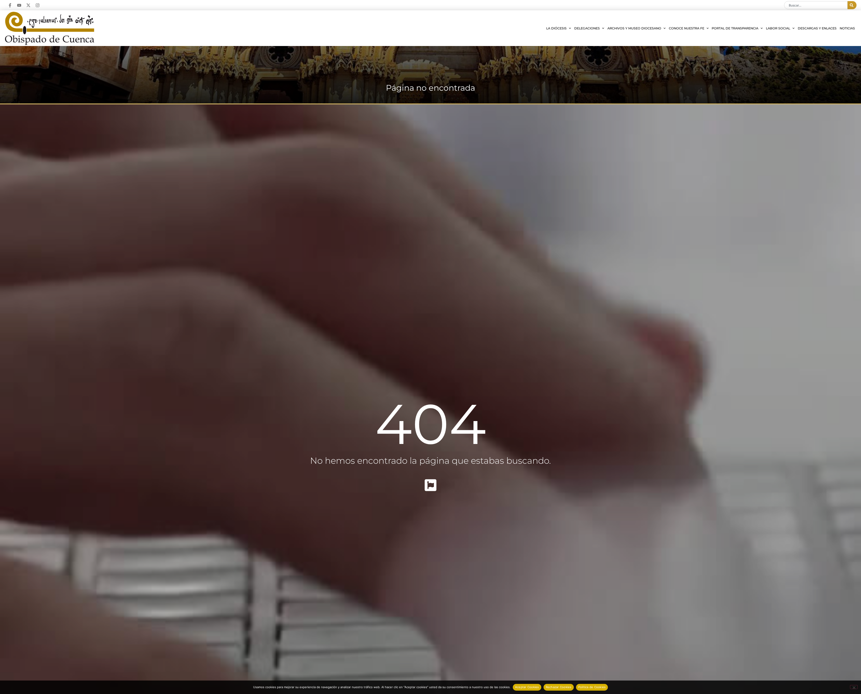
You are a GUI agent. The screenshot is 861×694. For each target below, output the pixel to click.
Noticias (847, 28)
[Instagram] (37, 5)
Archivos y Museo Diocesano (634, 28)
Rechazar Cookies (559, 687)
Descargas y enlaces (817, 28)
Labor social (778, 28)
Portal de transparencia (735, 28)
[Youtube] (19, 5)
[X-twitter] (28, 5)
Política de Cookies (592, 687)
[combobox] (816, 5)
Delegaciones (587, 28)
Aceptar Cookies (527, 687)
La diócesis (556, 28)
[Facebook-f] (10, 5)
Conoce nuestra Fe (686, 28)
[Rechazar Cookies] (854, 687)
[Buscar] (852, 5)
